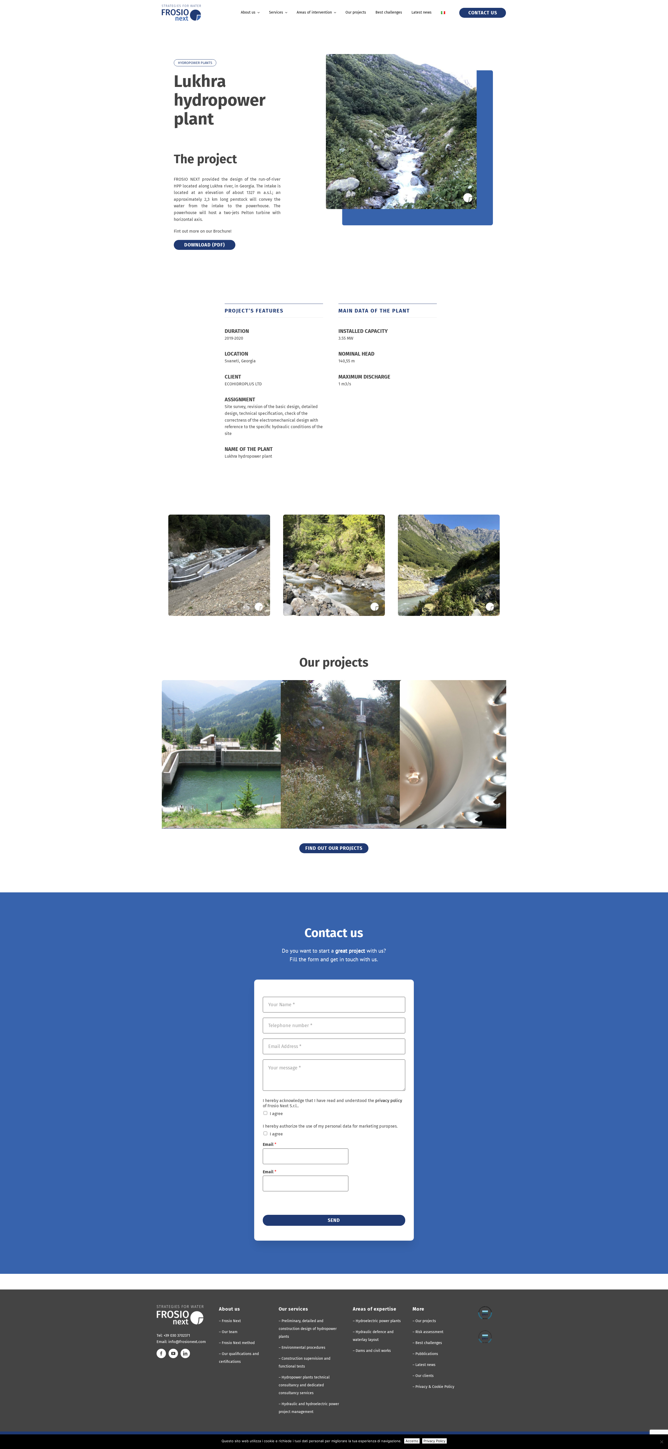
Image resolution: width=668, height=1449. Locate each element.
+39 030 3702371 (177, 1335)
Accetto (411, 1441)
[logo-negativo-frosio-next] (180, 1307)
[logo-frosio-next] (181, 6)
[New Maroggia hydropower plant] (364, 763)
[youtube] (173, 1353)
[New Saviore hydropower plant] (245, 763)
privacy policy (388, 1100)
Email (269, 1144)
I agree (276, 1113)
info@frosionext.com (187, 1341)
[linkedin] (185, 1353)
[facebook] (161, 1353)
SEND (334, 1220)
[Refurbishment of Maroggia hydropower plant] (483, 763)
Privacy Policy (434, 1441)
